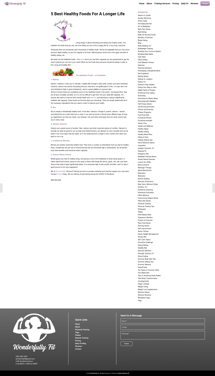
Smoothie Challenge (145, 242)
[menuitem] (141, 3)
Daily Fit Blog (80, 343)
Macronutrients (143, 165)
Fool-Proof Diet (143, 115)
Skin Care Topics (144, 239)
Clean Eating (142, 59)
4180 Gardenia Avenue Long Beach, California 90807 (27, 362)
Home (77, 324)
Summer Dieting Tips (146, 261)
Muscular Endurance (145, 181)
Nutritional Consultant (146, 192)
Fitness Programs (144, 112)
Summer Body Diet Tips (147, 259)
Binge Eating (142, 40)
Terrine (59, 174)
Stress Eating (143, 256)
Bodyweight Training (145, 48)
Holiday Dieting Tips (145, 140)
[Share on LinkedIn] (100, 185)
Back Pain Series (144, 29)
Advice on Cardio (144, 15)
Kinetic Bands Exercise (146, 159)
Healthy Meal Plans (145, 134)
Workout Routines (144, 295)
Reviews (78, 346)
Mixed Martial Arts (145, 170)
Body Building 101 (144, 45)
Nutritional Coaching (145, 189)
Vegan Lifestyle (143, 284)
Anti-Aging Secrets (145, 23)
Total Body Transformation (147, 278)
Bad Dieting (142, 32)
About (77, 326)
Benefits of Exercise (145, 37)
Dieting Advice (143, 76)
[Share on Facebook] (60, 185)
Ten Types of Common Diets (148, 270)
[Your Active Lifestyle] (1, 188)
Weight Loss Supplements (147, 289)
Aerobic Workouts (144, 18)
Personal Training (144, 203)
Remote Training (81, 338)
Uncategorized (143, 281)
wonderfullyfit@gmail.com (25, 358)
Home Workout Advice (146, 142)
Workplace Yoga (144, 297)
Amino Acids (142, 21)
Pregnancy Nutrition (145, 217)
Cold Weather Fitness (146, 62)
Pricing (78, 340)
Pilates (140, 212)
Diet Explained (143, 73)
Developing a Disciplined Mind (149, 70)
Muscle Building (143, 178)
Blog (139, 43)
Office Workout (143, 195)
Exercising (141, 95)
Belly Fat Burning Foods (147, 34)
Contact (78, 349)
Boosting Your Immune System (149, 51)
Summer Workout (144, 264)
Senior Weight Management (148, 234)
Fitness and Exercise (145, 109)
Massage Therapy (144, 167)
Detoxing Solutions (145, 68)
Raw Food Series (144, 223)
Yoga (140, 300)
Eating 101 (142, 81)
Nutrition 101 (142, 187)
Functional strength (145, 120)
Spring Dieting (143, 245)
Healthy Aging (143, 129)
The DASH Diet (143, 272)
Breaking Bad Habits (145, 54)
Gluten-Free (142, 123)
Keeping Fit (142, 151)
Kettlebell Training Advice (147, 156)
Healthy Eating (143, 131)
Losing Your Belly (144, 162)
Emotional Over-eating (146, 93)
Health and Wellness (145, 126)
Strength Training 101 (146, 253)
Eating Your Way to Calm (147, 87)
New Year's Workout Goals (148, 184)
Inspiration (142, 145)
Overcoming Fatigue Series (148, 198)
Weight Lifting (143, 286)
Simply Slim (142, 236)
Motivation (142, 173)
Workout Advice (144, 292)
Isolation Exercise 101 (146, 148)
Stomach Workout (144, 250)
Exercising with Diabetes (147, 101)
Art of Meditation (144, 26)
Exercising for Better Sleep (148, 98)
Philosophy (142, 209)
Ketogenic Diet (143, 153)
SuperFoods (142, 267)
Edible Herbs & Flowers (146, 90)
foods (82, 59)
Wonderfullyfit (61, 171)
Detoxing (141, 65)
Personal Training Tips (146, 206)
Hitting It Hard (143, 137)
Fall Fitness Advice (145, 104)
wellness (93, 97)
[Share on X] (80, 185)
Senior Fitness (143, 231)
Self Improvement (144, 228)
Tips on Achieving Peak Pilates (149, 275)
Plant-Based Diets (144, 214)
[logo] (15, 3)
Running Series (143, 225)
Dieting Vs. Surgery (145, 79)
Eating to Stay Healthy (146, 84)
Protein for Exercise (145, 220)
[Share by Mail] (119, 185)
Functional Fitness (144, 117)
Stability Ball (142, 248)
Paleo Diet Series (144, 200)
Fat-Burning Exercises (146, 106)
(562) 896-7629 (21, 356)
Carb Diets (142, 57)
